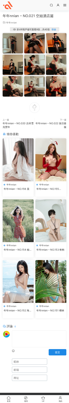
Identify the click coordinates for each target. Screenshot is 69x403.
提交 (57, 352)
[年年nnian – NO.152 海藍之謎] (18, 281)
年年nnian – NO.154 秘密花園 (18, 249)
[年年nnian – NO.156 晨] (18, 159)
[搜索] (51, 5)
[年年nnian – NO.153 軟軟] (50, 220)
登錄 (53, 29)
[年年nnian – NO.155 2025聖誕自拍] (50, 159)
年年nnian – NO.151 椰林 (50, 310)
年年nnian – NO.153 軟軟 (50, 249)
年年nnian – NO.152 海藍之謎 (18, 310)
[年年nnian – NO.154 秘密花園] (18, 220)
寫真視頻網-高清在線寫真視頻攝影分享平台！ (8, 5)
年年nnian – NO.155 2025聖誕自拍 (47, 189)
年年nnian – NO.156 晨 (16, 188)
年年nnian (11, 22)
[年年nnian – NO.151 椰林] (50, 281)
